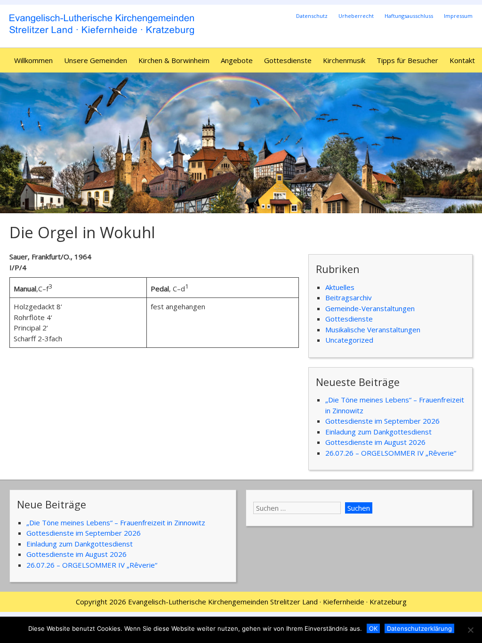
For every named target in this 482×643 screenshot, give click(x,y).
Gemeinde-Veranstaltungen (370, 308)
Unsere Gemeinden (95, 60)
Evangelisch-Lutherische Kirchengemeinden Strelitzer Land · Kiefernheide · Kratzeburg (267, 601)
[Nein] (470, 630)
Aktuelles (339, 287)
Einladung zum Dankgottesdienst (378, 431)
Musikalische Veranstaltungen (372, 329)
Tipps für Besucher (407, 60)
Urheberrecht (356, 15)
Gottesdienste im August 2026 (375, 442)
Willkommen (33, 60)
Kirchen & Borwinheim (173, 60)
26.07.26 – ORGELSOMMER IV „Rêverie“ (390, 453)
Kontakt (462, 60)
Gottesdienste (288, 60)
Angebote (237, 60)
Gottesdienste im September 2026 (382, 421)
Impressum (458, 15)
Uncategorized (349, 340)
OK (373, 628)
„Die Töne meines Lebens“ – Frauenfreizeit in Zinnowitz (115, 522)
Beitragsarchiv (348, 297)
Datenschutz (312, 15)
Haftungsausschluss (409, 15)
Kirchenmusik (344, 60)
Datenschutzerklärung (419, 628)
